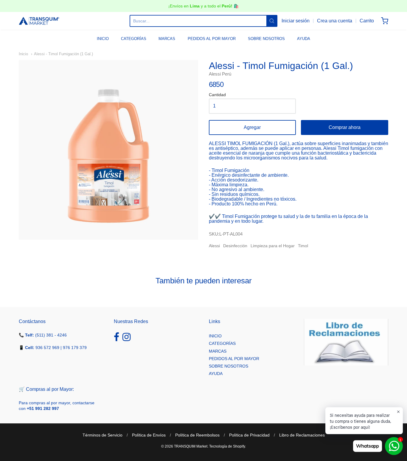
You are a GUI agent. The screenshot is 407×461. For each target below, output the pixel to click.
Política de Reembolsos (197, 435)
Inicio (23, 54)
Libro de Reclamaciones (302, 435)
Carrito (367, 20)
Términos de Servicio (102, 435)
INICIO (103, 38)
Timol (303, 245)
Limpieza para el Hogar (273, 245)
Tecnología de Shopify (227, 446)
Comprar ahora (345, 127)
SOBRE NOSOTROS (266, 38)
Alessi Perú (220, 73)
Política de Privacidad (249, 435)
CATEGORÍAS (133, 38)
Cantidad (217, 95)
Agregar (252, 127)
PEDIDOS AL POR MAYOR (212, 38)
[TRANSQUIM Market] (39, 20)
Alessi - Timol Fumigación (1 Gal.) (63, 54)
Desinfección (235, 245)
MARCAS (167, 38)
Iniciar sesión (296, 20)
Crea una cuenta (334, 20)
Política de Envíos (149, 435)
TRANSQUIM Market (190, 446)
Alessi (214, 245)
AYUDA (303, 38)
